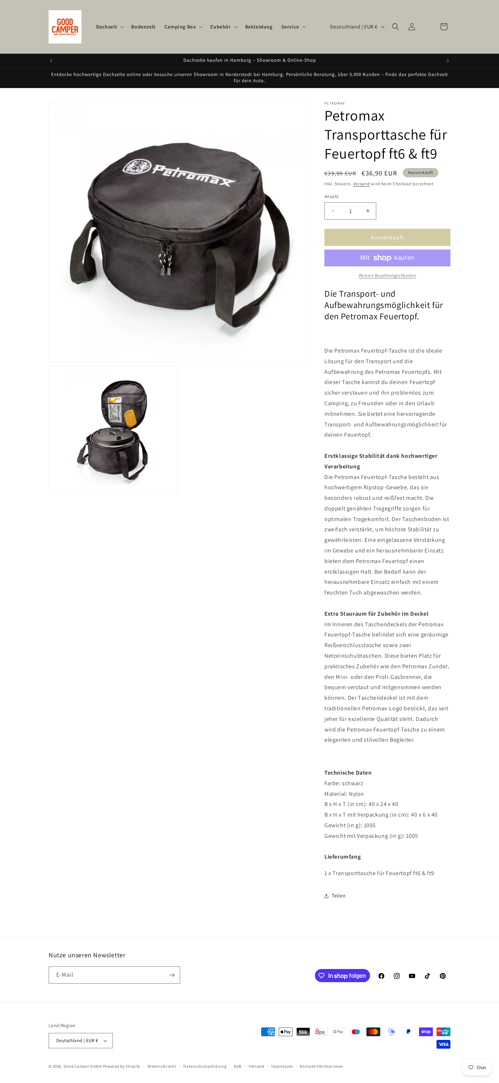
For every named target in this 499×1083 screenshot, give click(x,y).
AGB (237, 1066)
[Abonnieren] (172, 975)
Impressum (282, 1066)
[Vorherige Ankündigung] (51, 61)
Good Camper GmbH (83, 1066)
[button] (109, 26)
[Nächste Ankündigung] (448, 61)
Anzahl (331, 196)
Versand (361, 183)
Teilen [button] (339, 895)
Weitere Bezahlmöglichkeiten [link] (387, 275)
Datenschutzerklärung (204, 1066)
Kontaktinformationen (321, 1066)
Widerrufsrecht (162, 1066)
